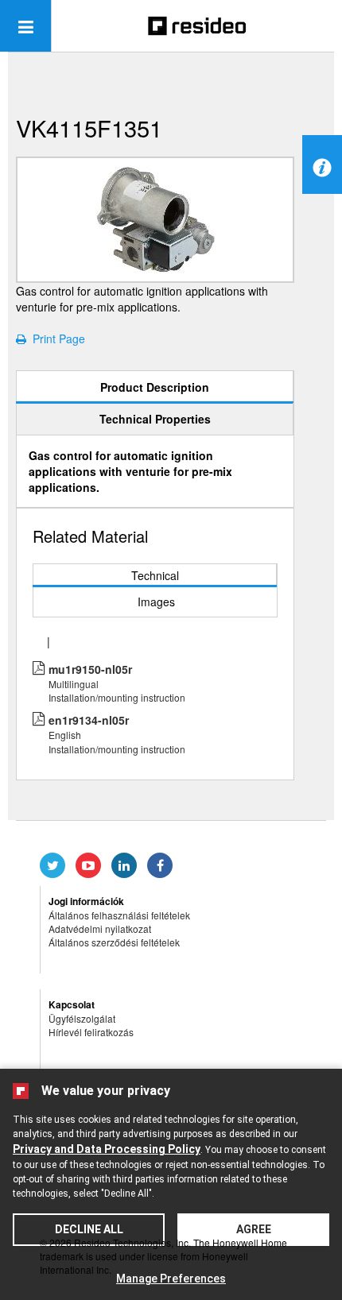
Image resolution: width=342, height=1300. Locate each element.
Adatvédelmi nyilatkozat (100, 928)
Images (156, 601)
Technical (155, 575)
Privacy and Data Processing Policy (106, 1149)
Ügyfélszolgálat (82, 1018)
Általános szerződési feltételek (114, 942)
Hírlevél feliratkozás (91, 1032)
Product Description (154, 387)
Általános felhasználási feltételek (119, 915)
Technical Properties (155, 419)
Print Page (55, 338)
